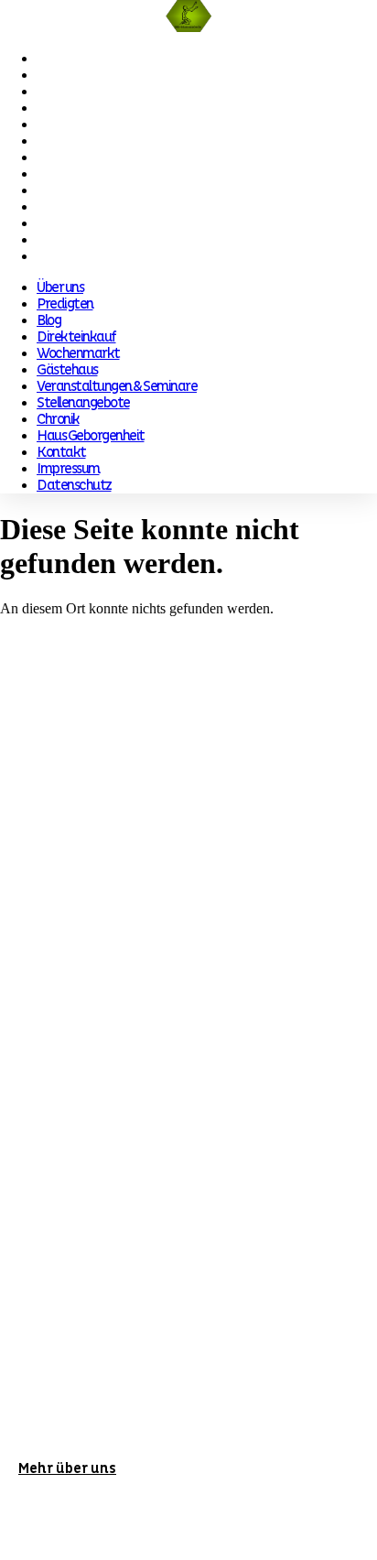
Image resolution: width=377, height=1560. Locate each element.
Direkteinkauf (76, 108)
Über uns (60, 58)
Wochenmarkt (78, 124)
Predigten (65, 75)
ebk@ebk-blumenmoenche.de (152, 838)
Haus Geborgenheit (91, 207)
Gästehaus (67, 141)
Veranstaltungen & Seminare (117, 157)
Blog (48, 91)
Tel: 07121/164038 (73, 994)
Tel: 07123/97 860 (71, 805)
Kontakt (61, 223)
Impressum (68, 240)
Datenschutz (74, 256)
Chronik (58, 190)
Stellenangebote (83, 174)
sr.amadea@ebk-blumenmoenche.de (170, 1027)
